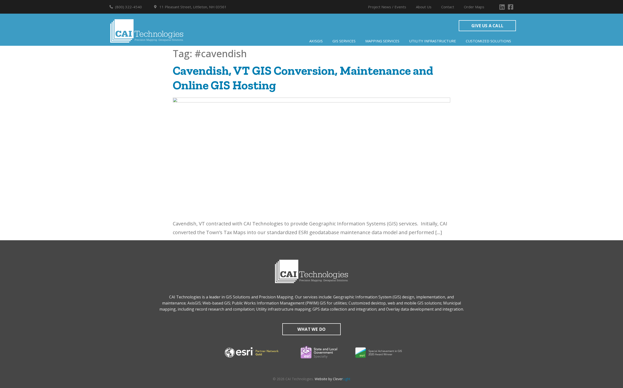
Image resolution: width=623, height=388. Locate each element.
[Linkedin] (502, 7)
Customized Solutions (488, 40)
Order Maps (474, 6)
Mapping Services (382, 40)
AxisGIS (316, 40)
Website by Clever (332, 379)
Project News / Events (387, 6)
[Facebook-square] (510, 7)
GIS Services (344, 40)
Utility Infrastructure (432, 40)
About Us (423, 6)
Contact (447, 6)
